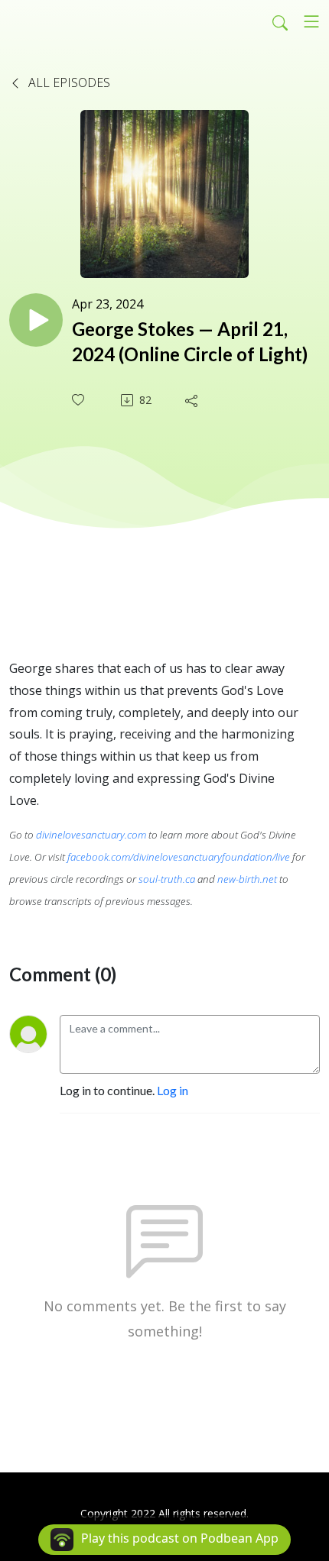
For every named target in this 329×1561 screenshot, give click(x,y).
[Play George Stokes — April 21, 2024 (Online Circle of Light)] (36, 320)
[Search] (280, 21)
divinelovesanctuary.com (91, 835)
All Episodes (67, 82)
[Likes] (79, 400)
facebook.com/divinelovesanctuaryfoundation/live (178, 857)
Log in (172, 1090)
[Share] (193, 400)
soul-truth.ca (166, 879)
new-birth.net (247, 879)
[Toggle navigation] (311, 21)
